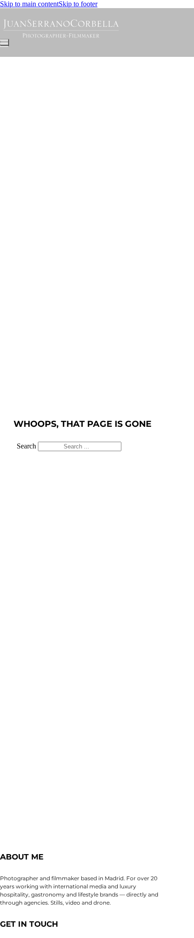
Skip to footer (78, 4)
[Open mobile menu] (4, 42)
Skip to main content (29, 4)
